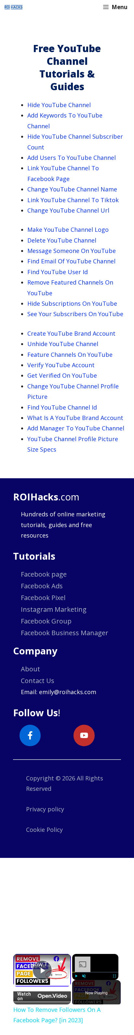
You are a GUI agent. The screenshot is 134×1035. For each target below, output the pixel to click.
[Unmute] (84, 976)
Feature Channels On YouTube (70, 354)
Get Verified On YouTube (62, 375)
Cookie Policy (44, 829)
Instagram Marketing (54, 609)
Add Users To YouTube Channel (71, 157)
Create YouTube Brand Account (71, 333)
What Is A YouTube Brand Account (75, 418)
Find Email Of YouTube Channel (71, 261)
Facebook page (44, 574)
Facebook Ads (42, 585)
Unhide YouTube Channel (62, 344)
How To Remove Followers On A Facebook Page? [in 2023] (42, 964)
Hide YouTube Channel (59, 105)
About (30, 668)
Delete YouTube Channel (61, 240)
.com (46, 496)
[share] (60, 962)
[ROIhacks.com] (13, 7)
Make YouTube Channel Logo (68, 229)
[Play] (76, 976)
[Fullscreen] (114, 976)
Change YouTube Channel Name (72, 189)
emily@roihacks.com (67, 692)
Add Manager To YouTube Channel (75, 428)
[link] (22, 963)
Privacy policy (45, 809)
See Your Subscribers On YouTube (75, 314)
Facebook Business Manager (64, 632)
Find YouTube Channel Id (62, 407)
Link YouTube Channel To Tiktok (73, 200)
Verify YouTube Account (61, 365)
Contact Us (37, 680)
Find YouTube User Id (57, 272)
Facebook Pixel (43, 597)
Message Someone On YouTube (71, 251)
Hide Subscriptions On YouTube (72, 303)
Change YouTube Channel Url (68, 210)
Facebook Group (46, 621)
